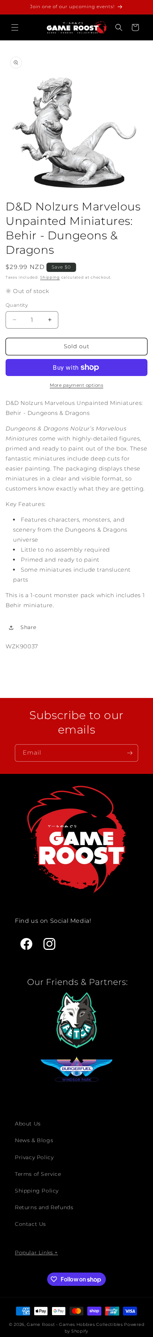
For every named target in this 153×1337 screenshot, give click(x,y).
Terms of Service (38, 1174)
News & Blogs (34, 1140)
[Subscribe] (129, 753)
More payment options (76, 385)
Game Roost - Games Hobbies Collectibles (75, 1324)
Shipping (50, 277)
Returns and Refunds (44, 1207)
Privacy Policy (34, 1157)
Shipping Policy (37, 1190)
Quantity (17, 305)
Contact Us (30, 1224)
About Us (28, 1123)
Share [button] (28, 627)
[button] (15, 27)
